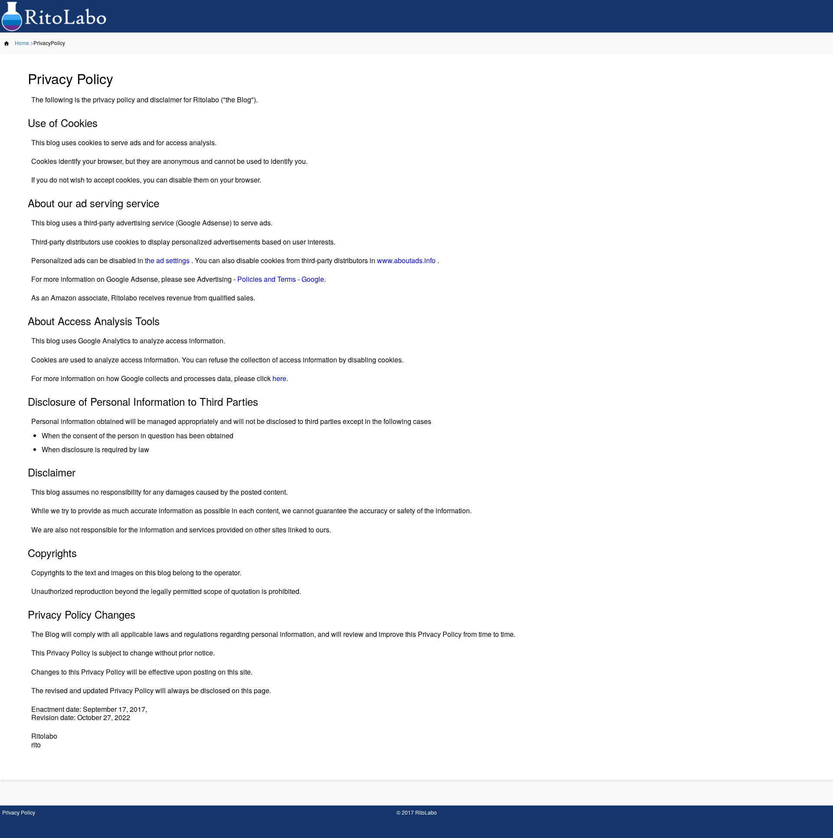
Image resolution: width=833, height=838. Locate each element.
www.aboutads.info (406, 260)
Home (22, 42)
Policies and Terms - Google (280, 279)
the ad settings (167, 260)
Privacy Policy (18, 812)
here (279, 378)
